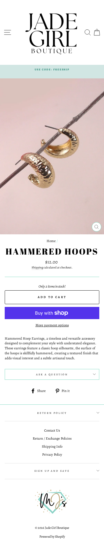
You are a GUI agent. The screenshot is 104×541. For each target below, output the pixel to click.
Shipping (37, 267)
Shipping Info (52, 446)
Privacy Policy (52, 454)
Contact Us (52, 430)
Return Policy (52, 413)
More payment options (52, 325)
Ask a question (52, 374)
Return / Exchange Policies (52, 438)
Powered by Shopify (52, 536)
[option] (52, 69)
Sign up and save (52, 471)
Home (51, 241)
